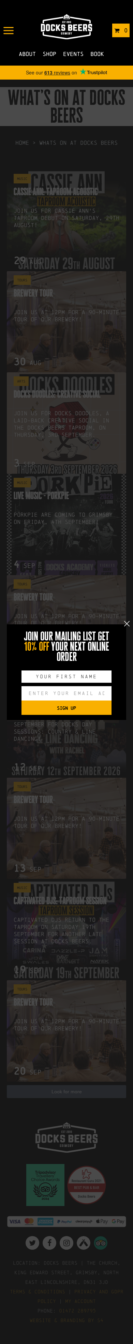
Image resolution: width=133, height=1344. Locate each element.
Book (97, 54)
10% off (36, 646)
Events (73, 54)
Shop (49, 54)
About (27, 54)
